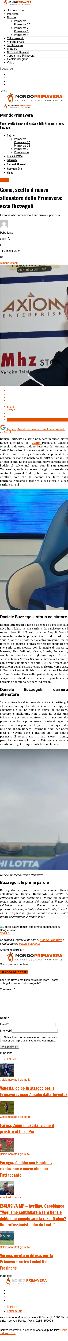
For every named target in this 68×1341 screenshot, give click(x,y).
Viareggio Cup (15, 41)
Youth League (15, 45)
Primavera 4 (21, 35)
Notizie (11, 17)
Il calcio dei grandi (18, 59)
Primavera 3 (21, 31)
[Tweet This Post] (37, 394)
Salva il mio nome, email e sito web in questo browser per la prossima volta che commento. (29, 1039)
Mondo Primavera (51, 940)
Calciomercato (15, 38)
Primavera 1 (21, 21)
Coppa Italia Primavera (21, 55)
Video (10, 62)
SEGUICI (5, 933)
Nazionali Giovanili (18, 52)
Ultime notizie (15, 10)
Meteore (12, 48)
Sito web (5, 1030)
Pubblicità (12, 1307)
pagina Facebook (29, 943)
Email (4, 1024)
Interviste (13, 14)
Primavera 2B (22, 28)
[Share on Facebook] (37, 390)
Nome (4, 1018)
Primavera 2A (22, 24)
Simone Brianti (9, 263)
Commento (7, 989)
